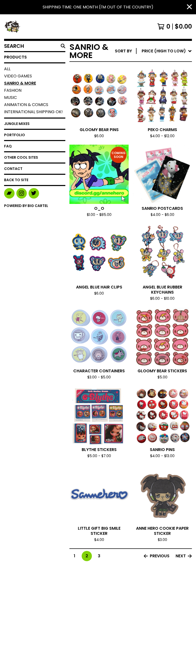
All (7, 69)
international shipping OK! (33, 112)
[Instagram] (21, 193)
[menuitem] (153, 51)
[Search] (63, 46)
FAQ (8, 146)
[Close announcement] (189, 7)
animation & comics (26, 105)
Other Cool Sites (21, 157)
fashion (12, 90)
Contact (13, 168)
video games (18, 76)
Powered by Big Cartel (26, 205)
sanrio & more (20, 83)
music (10, 97)
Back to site (16, 179)
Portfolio (14, 134)
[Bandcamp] (9, 193)
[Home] (12, 26)
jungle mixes (17, 123)
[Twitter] (34, 193)
